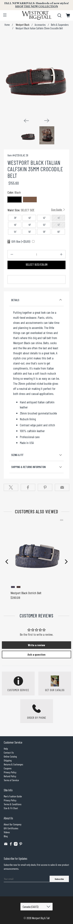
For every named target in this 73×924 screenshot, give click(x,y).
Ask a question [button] (36, 654)
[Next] (47, 120)
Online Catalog (10, 756)
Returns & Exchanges (13, 764)
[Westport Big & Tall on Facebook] (11, 844)
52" (59, 224)
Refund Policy (10, 776)
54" (15, 231)
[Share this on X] (11, 487)
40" (29, 217)
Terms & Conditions (12, 804)
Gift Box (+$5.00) (20, 241)
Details (15, 300)
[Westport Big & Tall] (36, 15)
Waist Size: (35, 210)
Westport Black (22, 24)
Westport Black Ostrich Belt (25, 593)
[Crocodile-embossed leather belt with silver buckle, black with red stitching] (36, 75)
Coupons (7, 768)
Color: (14, 192)
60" (58, 231)
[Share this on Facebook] (28, 487)
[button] (7, 561)
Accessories (40, 24)
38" (15, 217)
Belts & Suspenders (60, 24)
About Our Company (12, 824)
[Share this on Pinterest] (45, 487)
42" (44, 217)
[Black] (14, 199)
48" (29, 224)
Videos (7, 832)
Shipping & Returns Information (28, 467)
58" (44, 231)
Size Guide (57, 209)
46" (15, 224)
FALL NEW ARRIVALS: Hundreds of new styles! (36, 5)
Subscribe (59, 879)
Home (7, 24)
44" (59, 217)
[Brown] (30, 199)
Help (6, 748)
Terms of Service (11, 780)
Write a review (36, 645)
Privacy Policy (10, 772)
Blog (6, 836)
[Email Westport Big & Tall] (6, 844)
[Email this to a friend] (62, 487)
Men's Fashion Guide (13, 796)
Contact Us (9, 752)
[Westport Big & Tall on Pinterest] (21, 844)
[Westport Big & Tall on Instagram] (16, 844)
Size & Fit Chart (11, 808)
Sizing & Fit (17, 455)
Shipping (8, 760)
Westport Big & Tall (41, 918)
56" (29, 231)
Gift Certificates (11, 828)
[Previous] (26, 120)
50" (44, 224)
